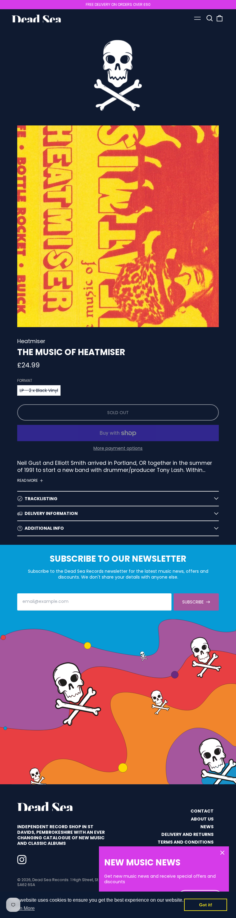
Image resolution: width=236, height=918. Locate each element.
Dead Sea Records (50, 879)
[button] (210, 18)
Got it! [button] (205, 904)
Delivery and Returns (187, 834)
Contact (202, 811)
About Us (202, 819)
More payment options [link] (118, 448)
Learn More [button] (22, 908)
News (207, 827)
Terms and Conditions (186, 842)
